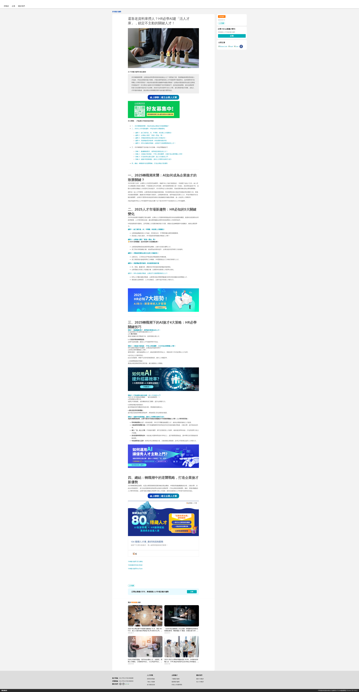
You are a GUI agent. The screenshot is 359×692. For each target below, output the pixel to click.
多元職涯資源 (151, 684)
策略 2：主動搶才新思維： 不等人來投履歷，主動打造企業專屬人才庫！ (159, 154)
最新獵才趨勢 (176, 682)
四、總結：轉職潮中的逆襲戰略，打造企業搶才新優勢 (150, 163)
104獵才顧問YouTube (135, 569)
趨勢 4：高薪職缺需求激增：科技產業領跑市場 (151, 140)
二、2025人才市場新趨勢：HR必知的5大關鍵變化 (148, 129)
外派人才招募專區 (177, 684)
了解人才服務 (151, 682)
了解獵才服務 (176, 679)
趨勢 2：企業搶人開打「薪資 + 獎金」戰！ (149, 135)
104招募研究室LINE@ (135, 565)
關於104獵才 (200, 679)
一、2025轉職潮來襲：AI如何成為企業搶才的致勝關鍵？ (150, 126)
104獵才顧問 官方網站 (135, 561)
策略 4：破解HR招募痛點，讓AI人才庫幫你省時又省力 (153, 159)
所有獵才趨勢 (116, 12)
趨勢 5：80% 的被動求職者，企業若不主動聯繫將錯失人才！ (155, 143)
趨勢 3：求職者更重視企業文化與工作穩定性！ (151, 138)
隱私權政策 (4, 690)
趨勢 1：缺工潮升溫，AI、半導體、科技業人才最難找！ (153, 133)
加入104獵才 (200, 682)
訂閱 (232, 36)
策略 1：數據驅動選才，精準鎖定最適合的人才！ (151, 151)
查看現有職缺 (151, 679)
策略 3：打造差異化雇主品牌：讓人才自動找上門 (151, 157)
